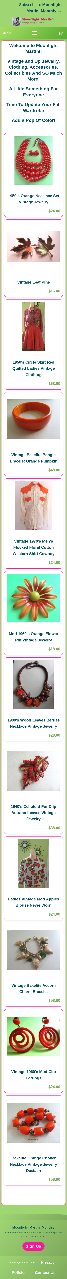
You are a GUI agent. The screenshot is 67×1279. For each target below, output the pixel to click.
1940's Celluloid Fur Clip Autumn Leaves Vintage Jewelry (33, 812)
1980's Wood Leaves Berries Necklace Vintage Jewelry (33, 723)
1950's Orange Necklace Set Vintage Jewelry (33, 199)
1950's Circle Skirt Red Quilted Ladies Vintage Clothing (33, 368)
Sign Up (33, 1246)
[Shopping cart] (60, 33)
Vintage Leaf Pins (33, 282)
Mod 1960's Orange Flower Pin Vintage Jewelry (33, 637)
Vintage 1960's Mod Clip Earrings (33, 1074)
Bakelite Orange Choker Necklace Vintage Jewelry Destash (33, 1164)
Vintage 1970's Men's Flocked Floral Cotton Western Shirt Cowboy (33, 547)
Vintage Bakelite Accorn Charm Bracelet (33, 988)
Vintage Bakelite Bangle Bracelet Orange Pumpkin (33, 458)
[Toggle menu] (35, 33)
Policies (19, 1272)
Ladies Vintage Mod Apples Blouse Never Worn (33, 902)
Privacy (48, 1262)
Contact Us (45, 1272)
